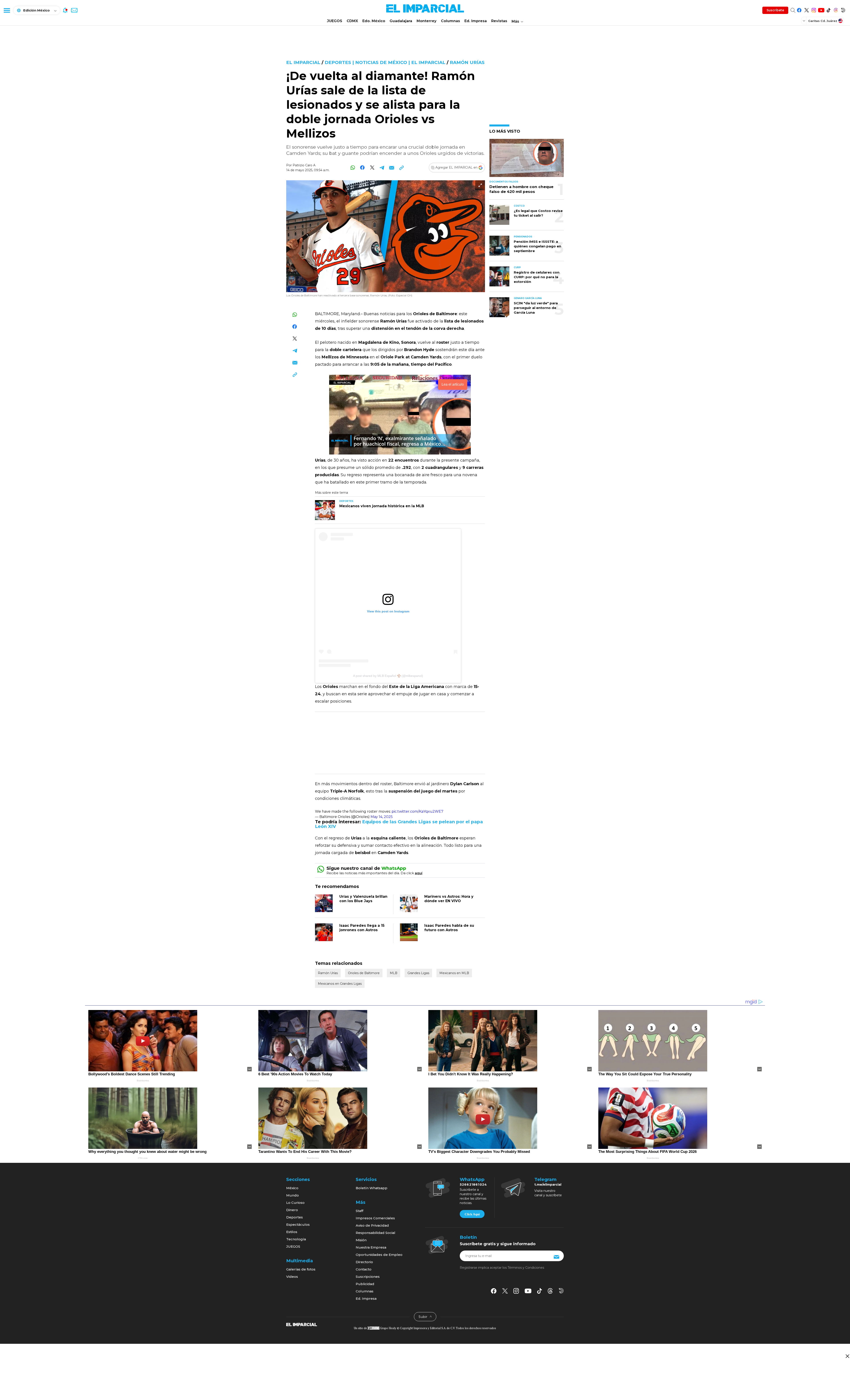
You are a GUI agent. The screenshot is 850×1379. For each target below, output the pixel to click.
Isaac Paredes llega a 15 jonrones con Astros (361, 927)
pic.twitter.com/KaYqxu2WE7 (417, 811)
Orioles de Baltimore (364, 973)
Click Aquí (472, 1214)
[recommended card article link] (325, 510)
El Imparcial (303, 62)
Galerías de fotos (300, 1269)
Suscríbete (775, 10)
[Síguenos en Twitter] (806, 9)
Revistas (499, 21)
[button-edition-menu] (804, 20)
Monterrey (427, 21)
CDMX (352, 21)
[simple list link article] (526, 160)
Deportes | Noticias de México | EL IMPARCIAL (385, 62)
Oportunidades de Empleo (379, 1255)
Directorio (364, 1262)
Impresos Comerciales (375, 1218)
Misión (361, 1240)
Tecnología (296, 1239)
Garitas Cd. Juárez (822, 21)
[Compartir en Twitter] (372, 167)
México (292, 1188)
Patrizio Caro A (304, 165)
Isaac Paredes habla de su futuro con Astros (449, 927)
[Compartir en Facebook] (362, 167)
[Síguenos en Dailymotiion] (561, 1290)
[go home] (301, 1324)
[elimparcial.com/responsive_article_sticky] (847, 1356)
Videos (292, 1276)
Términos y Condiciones (526, 1268)
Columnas (450, 21)
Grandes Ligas (418, 973)
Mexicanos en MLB (454, 973)
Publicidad (365, 1284)
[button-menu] (6, 10)
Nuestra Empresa (371, 1247)
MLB (393, 973)
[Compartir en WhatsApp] (353, 167)
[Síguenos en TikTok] (828, 9)
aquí (418, 873)
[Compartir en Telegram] (382, 167)
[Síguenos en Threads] (835, 9)
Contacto (363, 1269)
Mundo (292, 1195)
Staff (359, 1211)
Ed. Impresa (475, 21)
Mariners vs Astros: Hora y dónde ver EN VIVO (448, 898)
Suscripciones (368, 1276)
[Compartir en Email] (391, 167)
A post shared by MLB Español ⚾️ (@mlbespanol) (388, 676)
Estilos (291, 1232)
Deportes (294, 1217)
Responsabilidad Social (375, 1233)
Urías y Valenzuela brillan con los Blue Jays (363, 898)
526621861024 (473, 1184)
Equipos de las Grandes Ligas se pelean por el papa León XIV (399, 824)
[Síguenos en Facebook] (799, 9)
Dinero (292, 1210)
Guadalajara (401, 21)
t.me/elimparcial (547, 1184)
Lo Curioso (295, 1202)
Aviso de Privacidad (372, 1225)
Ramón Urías (467, 62)
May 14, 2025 (382, 817)
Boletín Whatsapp (371, 1188)
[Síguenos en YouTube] (821, 9)
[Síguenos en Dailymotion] (843, 9)
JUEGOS (334, 21)
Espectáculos (298, 1224)
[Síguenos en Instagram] (813, 9)
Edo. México (373, 21)
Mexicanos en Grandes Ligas (340, 984)
